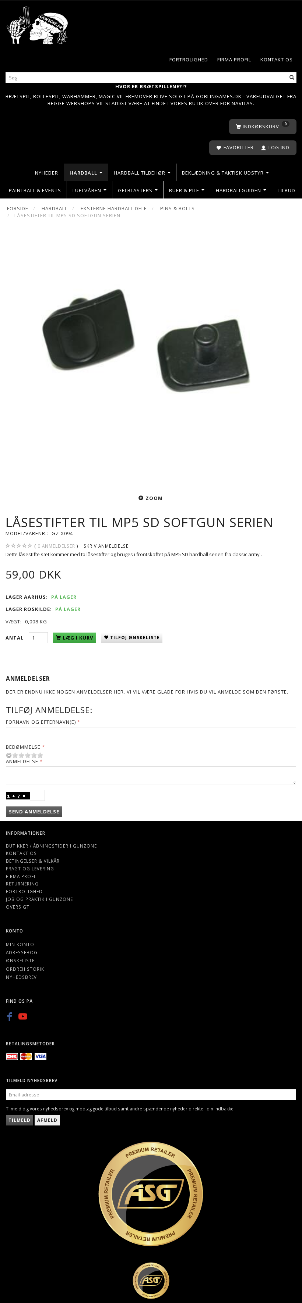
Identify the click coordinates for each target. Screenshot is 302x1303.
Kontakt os (276, 59)
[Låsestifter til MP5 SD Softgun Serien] (151, 356)
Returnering (22, 884)
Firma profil (234, 59)
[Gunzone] (38, 23)
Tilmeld (19, 1120)
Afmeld (47, 1120)
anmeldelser (56, 546)
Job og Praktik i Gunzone (39, 899)
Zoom (154, 498)
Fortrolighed (188, 59)
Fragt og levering (30, 868)
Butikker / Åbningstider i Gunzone (51, 846)
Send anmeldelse (34, 811)
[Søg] (292, 77)
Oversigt (17, 907)
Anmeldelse (22, 761)
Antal (15, 637)
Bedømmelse (23, 747)
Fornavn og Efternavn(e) (41, 722)
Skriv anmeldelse (106, 546)
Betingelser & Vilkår (33, 861)
